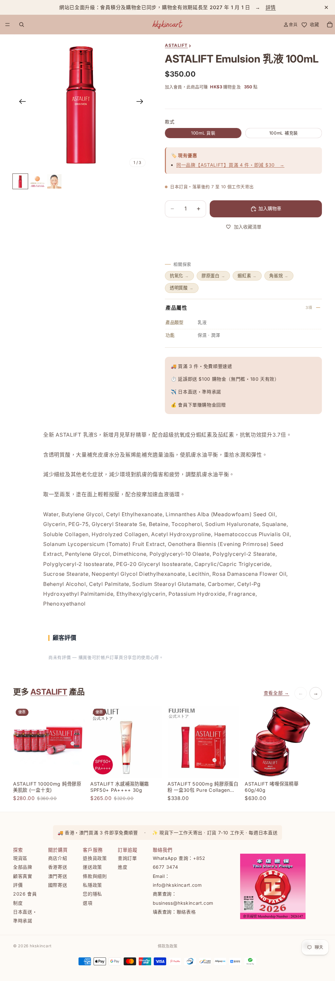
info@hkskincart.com (177, 885)
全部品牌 (22, 867)
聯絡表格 (186, 912)
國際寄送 (57, 885)
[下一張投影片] (141, 102)
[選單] (7, 24)
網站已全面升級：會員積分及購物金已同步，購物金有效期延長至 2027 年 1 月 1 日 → (167, 7)
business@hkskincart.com (183, 902)
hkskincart (41, 945)
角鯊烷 (279, 275)
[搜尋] (21, 24)
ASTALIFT (48, 692)
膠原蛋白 (213, 275)
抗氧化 (179, 275)
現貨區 (20, 858)
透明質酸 (182, 287)
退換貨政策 (95, 858)
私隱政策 (92, 885)
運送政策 (92, 867)
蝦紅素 (247, 275)
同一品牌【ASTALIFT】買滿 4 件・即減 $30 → (230, 165)
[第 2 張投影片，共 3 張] (37, 181)
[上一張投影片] (20, 102)
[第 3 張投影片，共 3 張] (54, 181)
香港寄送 (57, 867)
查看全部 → (276, 693)
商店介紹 (57, 858)
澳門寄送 (57, 876)
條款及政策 (167, 946)
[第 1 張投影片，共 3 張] (20, 181)
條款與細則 (95, 876)
